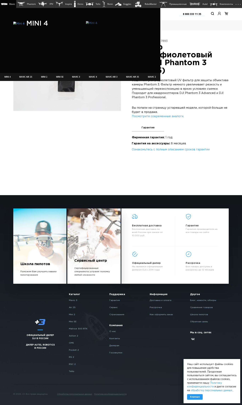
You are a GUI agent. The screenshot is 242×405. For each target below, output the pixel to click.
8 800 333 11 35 (192, 14)
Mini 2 (72, 315)
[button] (8, 4)
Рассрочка (156, 307)
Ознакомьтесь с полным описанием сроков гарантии (171, 149)
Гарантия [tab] (148, 127)
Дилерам (114, 346)
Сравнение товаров (201, 307)
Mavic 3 (73, 300)
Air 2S (72, 307)
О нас (112, 331)
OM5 (71, 343)
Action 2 (73, 336)
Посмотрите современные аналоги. (158, 116)
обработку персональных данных (211, 390)
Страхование (116, 315)
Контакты (114, 338)
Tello (71, 371)
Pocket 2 (74, 350)
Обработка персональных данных (74, 394)
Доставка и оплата (160, 300)
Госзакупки (115, 353)
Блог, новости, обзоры (203, 300)
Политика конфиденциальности (110, 394)
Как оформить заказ (161, 315)
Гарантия (114, 300)
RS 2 (71, 357)
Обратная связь (199, 322)
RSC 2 (72, 364)
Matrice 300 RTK (78, 329)
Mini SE (73, 322)
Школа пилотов (199, 315)
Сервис (113, 307)
